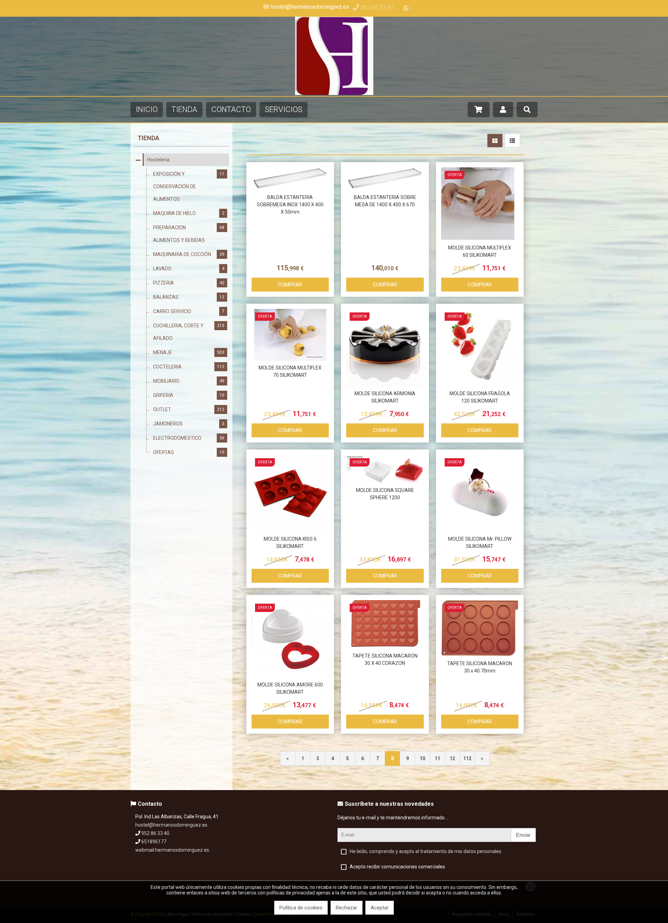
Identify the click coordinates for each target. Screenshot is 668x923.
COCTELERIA (188, 366)
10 (422, 758)
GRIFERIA (188, 395)
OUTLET (188, 409)
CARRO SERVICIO (188, 311)
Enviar (523, 835)
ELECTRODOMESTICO (188, 438)
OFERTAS (188, 452)
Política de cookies (301, 908)
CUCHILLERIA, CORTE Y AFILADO (188, 332)
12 (452, 758)
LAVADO (188, 268)
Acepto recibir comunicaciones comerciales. (398, 866)
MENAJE (188, 352)
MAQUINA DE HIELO (188, 213)
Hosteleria (158, 159)
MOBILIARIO (188, 381)
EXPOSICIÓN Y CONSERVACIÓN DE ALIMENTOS (188, 186)
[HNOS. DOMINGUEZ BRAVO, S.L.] (334, 93)
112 (467, 758)
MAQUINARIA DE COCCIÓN (188, 254)
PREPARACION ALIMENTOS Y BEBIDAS (188, 234)
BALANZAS (188, 297)
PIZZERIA (188, 283)
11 (437, 758)
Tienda (148, 138)
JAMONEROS (188, 424)
